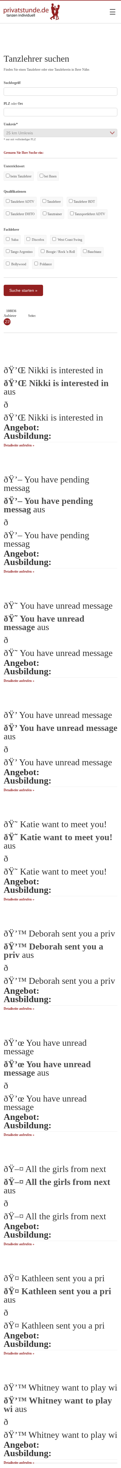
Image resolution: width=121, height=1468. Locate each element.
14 (94, 316)
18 (114, 316)
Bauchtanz (94, 252)
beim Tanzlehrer (21, 176)
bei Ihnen (50, 176)
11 (79, 316)
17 (109, 316)
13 (88, 316)
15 (99, 316)
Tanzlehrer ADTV (22, 202)
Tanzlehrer (53, 202)
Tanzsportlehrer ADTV (89, 214)
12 (83, 316)
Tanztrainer (54, 214)
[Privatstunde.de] (32, 19)
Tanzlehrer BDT (84, 202)
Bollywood (18, 264)
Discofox (37, 240)
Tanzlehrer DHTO (22, 214)
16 (104, 316)
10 (74, 316)
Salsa (14, 240)
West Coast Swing (69, 240)
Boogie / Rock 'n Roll (60, 252)
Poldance (45, 264)
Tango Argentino (21, 252)
